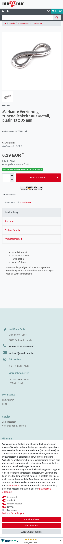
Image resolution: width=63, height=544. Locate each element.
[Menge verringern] (12, 180)
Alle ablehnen (31, 525)
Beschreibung (11, 212)
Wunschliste (10, 195)
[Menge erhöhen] (12, 175)
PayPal (10, 507)
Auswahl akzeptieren (31, 532)
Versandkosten (25, 202)
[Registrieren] (8, 11)
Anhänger (38, 23)
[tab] (31, 212)
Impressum (13, 485)
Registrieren (8, 400)
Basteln (12, 23)
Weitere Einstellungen (13, 513)
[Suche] (57, 17)
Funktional (12, 510)
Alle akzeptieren (31, 519)
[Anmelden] (3, 11)
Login (4, 404)
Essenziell (12, 497)
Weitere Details (12, 230)
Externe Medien (14, 503)
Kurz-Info (9, 221)
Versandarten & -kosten (14, 426)
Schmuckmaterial (24, 23)
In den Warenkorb (37, 177)
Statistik (11, 500)
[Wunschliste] (48, 11)
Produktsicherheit (13, 239)
